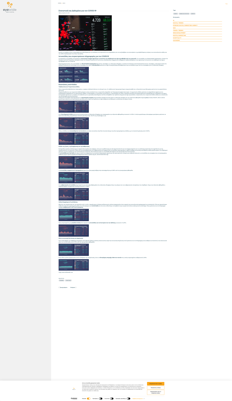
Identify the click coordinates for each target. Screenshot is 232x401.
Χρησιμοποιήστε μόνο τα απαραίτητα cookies (155, 392)
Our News (176, 40)
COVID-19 (193, 13)
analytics (175, 13)
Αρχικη (59, 3)
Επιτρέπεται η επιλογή (156, 387)
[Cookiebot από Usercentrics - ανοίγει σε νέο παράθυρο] (74, 399)
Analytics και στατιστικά (184, 13)
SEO (174, 28)
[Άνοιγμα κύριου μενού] (228, 2)
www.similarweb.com (67, 272)
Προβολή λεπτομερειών (138, 398)
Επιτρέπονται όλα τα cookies (156, 383)
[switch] (100, 399)
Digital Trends (178, 23)
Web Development (179, 33)
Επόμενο (72, 287)
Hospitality (61, 280)
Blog (64, 3)
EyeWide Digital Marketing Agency (185, 25)
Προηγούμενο (63, 287)
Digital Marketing (179, 35)
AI (173, 20)
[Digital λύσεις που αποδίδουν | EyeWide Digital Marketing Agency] (25, 7)
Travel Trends (68, 280)
